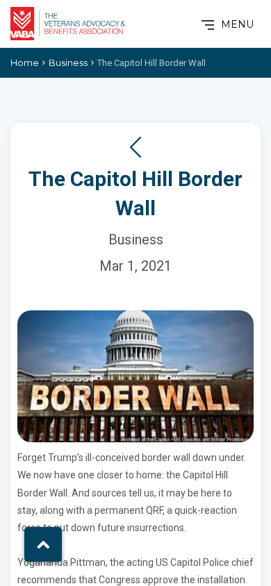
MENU (237, 24)
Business (68, 62)
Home (24, 62)
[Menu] (206, 24)
